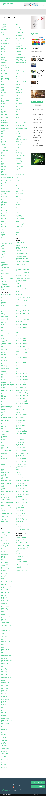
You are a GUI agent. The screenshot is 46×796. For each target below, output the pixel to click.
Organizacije (38, 105)
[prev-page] (32, 86)
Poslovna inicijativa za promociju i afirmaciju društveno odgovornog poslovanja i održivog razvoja (6, 789)
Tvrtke (33, 105)
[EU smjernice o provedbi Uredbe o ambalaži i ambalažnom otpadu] (33, 59)
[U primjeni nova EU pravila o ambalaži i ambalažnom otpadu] (33, 82)
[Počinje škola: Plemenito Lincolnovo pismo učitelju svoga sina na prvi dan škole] (33, 76)
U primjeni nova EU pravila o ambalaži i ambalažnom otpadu (41, 82)
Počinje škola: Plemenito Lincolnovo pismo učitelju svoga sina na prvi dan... (41, 76)
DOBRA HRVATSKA (6, 785)
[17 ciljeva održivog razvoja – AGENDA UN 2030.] (38, 41)
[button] (44, 13)
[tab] (33, 105)
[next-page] (34, 86)
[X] (45, 1)
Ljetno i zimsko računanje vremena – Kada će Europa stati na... (41, 71)
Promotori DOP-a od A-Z (37, 101)
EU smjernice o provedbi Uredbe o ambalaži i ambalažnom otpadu (40, 59)
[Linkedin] (43, 1)
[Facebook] (42, 1)
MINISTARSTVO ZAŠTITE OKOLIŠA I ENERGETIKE (21, 785)
